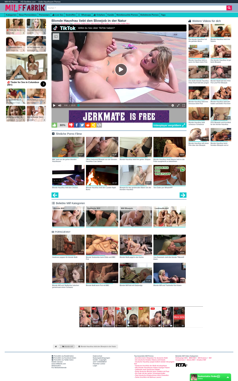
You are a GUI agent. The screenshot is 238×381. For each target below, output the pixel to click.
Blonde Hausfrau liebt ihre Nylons (220, 40)
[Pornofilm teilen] (93, 125)
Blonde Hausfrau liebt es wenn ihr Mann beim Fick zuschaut (198, 61)
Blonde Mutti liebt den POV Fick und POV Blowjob (221, 82)
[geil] (54, 125)
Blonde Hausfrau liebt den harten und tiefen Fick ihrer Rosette (221, 103)
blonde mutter (115, 24)
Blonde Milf (59, 208)
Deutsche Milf (93, 208)
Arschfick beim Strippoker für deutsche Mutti (151, 358)
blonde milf (65, 24)
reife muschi (95, 24)
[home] (55, 346)
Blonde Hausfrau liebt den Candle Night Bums (101, 188)
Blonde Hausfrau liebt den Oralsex (65, 188)
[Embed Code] (99, 125)
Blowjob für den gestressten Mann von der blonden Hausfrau (135, 188)
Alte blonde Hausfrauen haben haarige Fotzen (152, 368)
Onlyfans (100, 15)
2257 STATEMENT (100, 362)
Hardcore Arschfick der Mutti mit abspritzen (151, 366)
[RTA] (181, 366)
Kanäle (110, 15)
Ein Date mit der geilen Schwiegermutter (150, 373)
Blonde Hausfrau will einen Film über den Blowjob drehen (199, 144)
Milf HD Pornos (11, 2)
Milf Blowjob (127, 208)
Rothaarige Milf (181, 358)
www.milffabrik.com (59, 364)
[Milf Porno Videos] (25, 11)
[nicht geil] (71, 125)
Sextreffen (71, 15)
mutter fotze (85, 24)
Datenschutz (97, 356)
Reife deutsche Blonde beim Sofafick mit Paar (152, 371)
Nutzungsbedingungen (101, 358)
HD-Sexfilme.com (28, 2)
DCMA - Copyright (99, 360)
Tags (163, 15)
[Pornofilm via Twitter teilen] (82, 125)
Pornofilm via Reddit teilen (64, 356)
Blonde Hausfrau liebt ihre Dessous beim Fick (198, 103)
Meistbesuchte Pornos (127, 15)
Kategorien (11, 15)
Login (95, 366)
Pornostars (44, 15)
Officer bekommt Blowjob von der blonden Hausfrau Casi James (101, 160)
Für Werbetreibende (59, 368)
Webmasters (56, 366)
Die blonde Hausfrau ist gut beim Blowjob (221, 61)
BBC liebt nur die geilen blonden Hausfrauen (64, 160)
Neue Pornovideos (28, 15)
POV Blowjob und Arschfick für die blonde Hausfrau (221, 123)
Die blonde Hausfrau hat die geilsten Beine (198, 40)
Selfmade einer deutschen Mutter (147, 370)
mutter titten (125, 24)
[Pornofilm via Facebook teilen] (76, 125)
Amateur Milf (201, 360)
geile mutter (105, 24)
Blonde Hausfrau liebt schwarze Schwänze (197, 123)
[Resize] (178, 105)
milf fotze (77, 24)
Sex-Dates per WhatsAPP (163, 188)
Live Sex (59, 15)
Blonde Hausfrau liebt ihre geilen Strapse (135, 159)
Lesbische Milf (162, 208)
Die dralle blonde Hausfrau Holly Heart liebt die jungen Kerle (199, 82)
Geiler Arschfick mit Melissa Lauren (148, 377)
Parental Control (99, 364)
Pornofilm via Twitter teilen (64, 360)
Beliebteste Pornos (149, 15)
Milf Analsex (202, 358)
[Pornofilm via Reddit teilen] (88, 125)
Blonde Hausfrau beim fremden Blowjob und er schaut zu (219, 144)
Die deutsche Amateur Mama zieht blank (150, 360)
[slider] (64, 97)
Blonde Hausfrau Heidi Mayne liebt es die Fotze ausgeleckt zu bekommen (169, 160)
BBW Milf (192, 358)
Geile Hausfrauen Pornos (49, 2)
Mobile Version (57, 362)
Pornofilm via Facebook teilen (65, 358)
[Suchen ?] (229, 8)
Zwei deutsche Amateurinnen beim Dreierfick (152, 375)
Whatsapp (86, 15)
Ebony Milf (191, 360)
